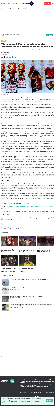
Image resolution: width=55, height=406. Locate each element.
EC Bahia (24, 9)
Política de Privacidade (20, 401)
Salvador (3, 9)
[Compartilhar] (15, 57)
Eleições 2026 (16, 9)
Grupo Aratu (23, 392)
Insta (11, 218)
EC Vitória (30, 9)
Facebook (15, 218)
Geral (13, 30)
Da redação (6, 52)
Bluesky (20, 218)
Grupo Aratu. (31, 388)
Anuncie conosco (50, 392)
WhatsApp (8, 219)
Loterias (37, 9)
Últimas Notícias (12, 3)
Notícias (8, 30)
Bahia (9, 9)
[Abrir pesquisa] (53, 3)
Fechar (49, 400)
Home (2, 30)
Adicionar (49, 35)
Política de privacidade (35, 392)
